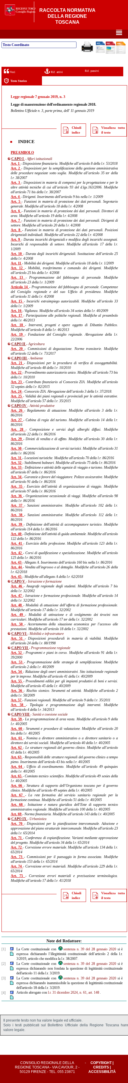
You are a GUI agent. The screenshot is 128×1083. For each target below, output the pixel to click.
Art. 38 (17, 515)
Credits (101, 1067)
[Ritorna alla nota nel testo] (11, 949)
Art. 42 (17, 553)
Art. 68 (17, 805)
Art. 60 (17, 729)
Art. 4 (16, 197)
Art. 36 (17, 496)
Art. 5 (16, 201)
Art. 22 (16, 372)
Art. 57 (16, 700)
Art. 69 (16, 814)
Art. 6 (16, 211)
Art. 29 (17, 439)
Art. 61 (17, 738)
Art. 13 (18, 277)
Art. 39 (17, 524)
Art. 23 (17, 382)
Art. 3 (16, 182)
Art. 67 (18, 795)
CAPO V (18, 581)
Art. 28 (18, 429)
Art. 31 (16, 458)
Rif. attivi (56, 72)
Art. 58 (18, 705)
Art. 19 (18, 334)
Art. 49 (18, 615)
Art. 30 (17, 448)
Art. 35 (17, 486)
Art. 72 (17, 847)
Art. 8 (16, 230)
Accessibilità (102, 1072)
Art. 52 (17, 653)
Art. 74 (17, 866)
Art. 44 (17, 567)
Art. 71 (17, 838)
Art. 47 (17, 596)
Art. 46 (17, 586)
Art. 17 (17, 315)
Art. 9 (16, 239)
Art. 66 (17, 786)
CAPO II (18, 344)
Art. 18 (18, 325)
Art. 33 (16, 467)
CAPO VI (19, 634)
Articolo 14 (20, 287)
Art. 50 (17, 624)
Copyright (101, 1063)
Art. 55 (17, 681)
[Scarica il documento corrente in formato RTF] (100, 52)
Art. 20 (17, 349)
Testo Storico (18, 81)
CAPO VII (20, 648)
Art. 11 (16, 263)
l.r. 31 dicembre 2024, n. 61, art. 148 (73, 992)
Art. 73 (17, 857)
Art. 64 (17, 767)
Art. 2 (16, 168)
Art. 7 (16, 220)
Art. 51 (18, 638)
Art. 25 (17, 396)
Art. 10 (17, 254)
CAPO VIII (20, 714)
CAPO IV (19, 406)
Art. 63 (17, 757)
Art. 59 (17, 719)
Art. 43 (16, 562)
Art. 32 (16, 463)
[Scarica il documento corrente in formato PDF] (110, 52)
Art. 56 (17, 691)
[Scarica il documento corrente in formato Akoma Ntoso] (121, 52)
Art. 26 (17, 410)
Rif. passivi (92, 70)
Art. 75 (18, 876)
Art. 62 (17, 748)
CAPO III (19, 358)
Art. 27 (17, 420)
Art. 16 (16, 311)
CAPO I (18, 159)
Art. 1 (16, 163)
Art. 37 (17, 505)
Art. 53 (17, 662)
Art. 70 (17, 824)
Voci (12, 72)
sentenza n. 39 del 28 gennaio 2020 (89, 949)
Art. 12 (18, 268)
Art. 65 (17, 776)
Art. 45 (16, 577)
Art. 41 (17, 543)
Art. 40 (16, 534)
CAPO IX (19, 819)
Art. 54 (17, 672)
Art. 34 (16, 477)
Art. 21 (17, 363)
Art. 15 (17, 301)
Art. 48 (17, 605)
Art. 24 (16, 391)
